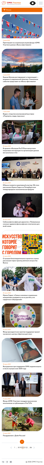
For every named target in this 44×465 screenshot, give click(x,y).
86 (31, 447)
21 (25, 447)
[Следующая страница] (33, 447)
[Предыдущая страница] (11, 447)
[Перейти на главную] (11, 4)
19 (20, 447)
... (16, 447)
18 (19, 447)
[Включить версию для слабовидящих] (32, 3)
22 (27, 447)
